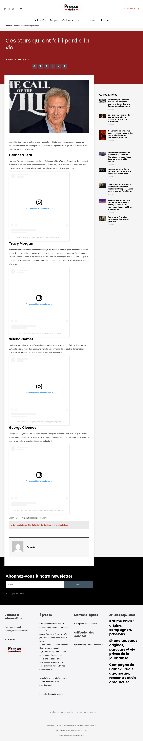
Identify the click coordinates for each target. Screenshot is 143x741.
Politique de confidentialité (85, 623)
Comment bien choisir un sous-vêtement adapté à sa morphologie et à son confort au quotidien (121, 134)
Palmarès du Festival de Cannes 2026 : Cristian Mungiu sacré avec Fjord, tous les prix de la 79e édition (119, 156)
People (54, 20)
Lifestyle (104, 20)
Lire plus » (111, 109)
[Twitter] (5, 9)
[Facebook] (17, 9)
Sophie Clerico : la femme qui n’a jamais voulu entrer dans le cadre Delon (53, 637)
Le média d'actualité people (51, 694)
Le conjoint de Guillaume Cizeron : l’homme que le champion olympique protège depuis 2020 (53, 648)
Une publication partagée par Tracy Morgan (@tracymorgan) (39, 333)
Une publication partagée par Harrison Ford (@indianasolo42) (39, 237)
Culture (66, 20)
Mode (81, 20)
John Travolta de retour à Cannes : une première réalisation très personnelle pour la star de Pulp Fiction (120, 187)
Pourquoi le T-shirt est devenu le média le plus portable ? (118, 219)
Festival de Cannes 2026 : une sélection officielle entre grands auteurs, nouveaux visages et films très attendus (120, 204)
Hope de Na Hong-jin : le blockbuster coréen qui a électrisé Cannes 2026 (119, 171)
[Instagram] (13, 9)
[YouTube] (21, 9)
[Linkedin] (9, 9)
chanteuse (15, 345)
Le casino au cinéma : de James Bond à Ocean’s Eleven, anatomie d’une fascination (119, 118)
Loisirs (91, 20)
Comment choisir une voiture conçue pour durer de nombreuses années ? (53, 627)
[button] (129, 9)
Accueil (7, 26)
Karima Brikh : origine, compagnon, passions (121, 627)
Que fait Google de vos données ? (88, 645)
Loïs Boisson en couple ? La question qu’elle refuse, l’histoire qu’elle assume (52, 666)
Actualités (40, 20)
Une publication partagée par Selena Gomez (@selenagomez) (39, 422)
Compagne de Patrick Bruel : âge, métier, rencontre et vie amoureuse (122, 673)
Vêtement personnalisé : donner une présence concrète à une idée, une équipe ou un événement (119, 102)
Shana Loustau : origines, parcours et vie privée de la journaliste (123, 649)
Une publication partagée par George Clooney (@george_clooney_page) (39, 510)
